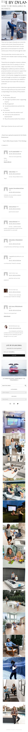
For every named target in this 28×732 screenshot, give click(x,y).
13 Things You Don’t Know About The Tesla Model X (14, 379)
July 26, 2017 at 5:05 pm (14, 173)
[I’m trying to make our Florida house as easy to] (14, 444)
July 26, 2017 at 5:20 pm (14, 192)
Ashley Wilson (12, 171)
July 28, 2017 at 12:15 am (15, 310)
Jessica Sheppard (13, 221)
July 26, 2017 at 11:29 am (15, 153)
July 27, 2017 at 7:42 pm (14, 292)
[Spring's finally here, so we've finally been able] (14, 601)
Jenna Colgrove (12, 206)
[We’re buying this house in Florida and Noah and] (14, 623)
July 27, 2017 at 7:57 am (14, 243)
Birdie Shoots (7, 316)
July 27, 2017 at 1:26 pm (14, 275)
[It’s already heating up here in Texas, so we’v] (14, 467)
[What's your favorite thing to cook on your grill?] (14, 534)
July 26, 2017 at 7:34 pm (14, 208)
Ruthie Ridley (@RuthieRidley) (16, 239)
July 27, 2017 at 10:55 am (15, 260)
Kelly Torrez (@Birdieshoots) (15, 306)
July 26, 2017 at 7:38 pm (14, 223)
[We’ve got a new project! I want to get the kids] (14, 579)
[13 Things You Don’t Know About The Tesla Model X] (14, 376)
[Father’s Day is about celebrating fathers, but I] (14, 489)
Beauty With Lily (7, 162)
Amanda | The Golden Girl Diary (16, 188)
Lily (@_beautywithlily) (14, 151)
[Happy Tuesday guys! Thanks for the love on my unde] (14, 646)
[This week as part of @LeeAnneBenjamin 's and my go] (14, 556)
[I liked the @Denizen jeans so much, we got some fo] (14, 691)
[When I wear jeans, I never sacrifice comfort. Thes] (14, 713)
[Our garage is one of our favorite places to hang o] (14, 422)
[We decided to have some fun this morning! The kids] (14, 511)
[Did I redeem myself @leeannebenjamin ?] (14, 668)
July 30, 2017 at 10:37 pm (15, 328)
